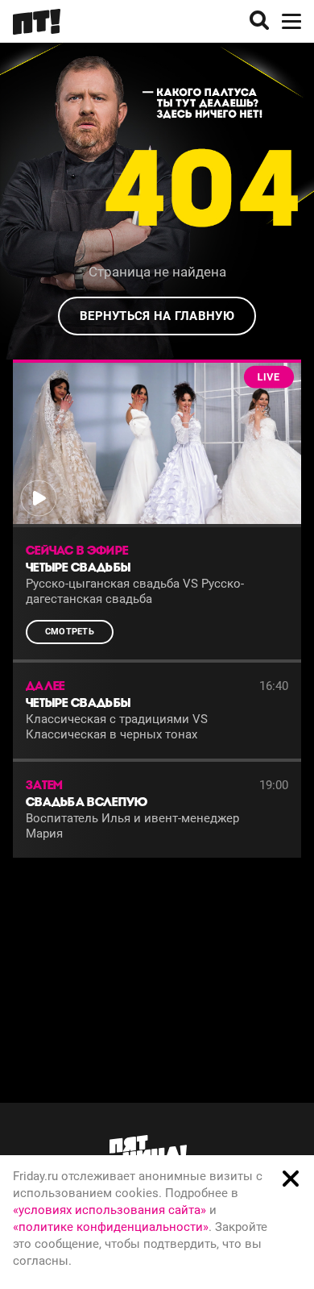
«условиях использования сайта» (109, 1210)
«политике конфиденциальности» (111, 1227)
